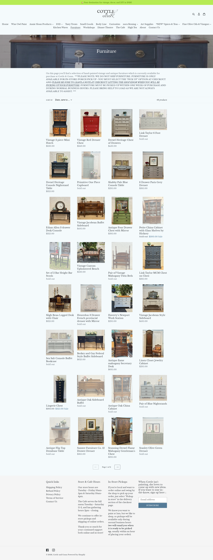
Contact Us (51, 501)
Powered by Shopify (76, 555)
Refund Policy (53, 491)
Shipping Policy (54, 487)
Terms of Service (54, 498)
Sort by (49, 100)
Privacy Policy (53, 494)
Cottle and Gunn (60, 555)
